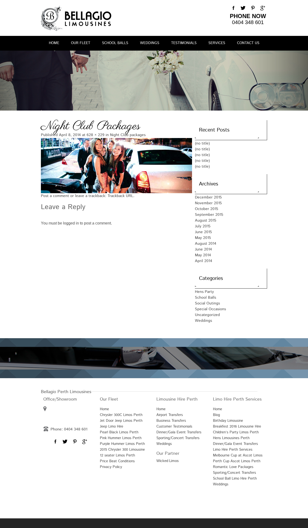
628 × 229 (95, 135)
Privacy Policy (111, 466)
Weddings (149, 43)
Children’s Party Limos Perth (236, 432)
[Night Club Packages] (113, 165)
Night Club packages (128, 135)
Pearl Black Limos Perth (119, 432)
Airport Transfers (169, 414)
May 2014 (203, 255)
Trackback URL (120, 196)
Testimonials (184, 43)
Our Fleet (80, 43)
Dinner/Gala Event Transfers (178, 432)
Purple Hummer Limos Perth (122, 443)
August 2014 (205, 243)
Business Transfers (171, 420)
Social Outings (207, 303)
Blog (216, 414)
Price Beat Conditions (117, 461)
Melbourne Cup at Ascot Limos (238, 455)
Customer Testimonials (174, 426)
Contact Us (248, 43)
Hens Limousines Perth (231, 438)
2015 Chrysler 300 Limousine (122, 449)
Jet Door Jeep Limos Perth (121, 420)
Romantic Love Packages (233, 466)
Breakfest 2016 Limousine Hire (237, 426)
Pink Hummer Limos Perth (120, 438)
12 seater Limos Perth (117, 455)
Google (262, 8)
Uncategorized (207, 315)
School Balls (115, 43)
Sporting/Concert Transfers (177, 438)
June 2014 (203, 249)
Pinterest (252, 8)
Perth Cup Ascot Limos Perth (236, 461)
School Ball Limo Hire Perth (235, 478)
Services (216, 43)
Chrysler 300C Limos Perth (121, 414)
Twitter (243, 8)
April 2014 (203, 261)
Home (54, 43)
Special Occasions (210, 309)
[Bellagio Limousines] (76, 18)
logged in (71, 223)
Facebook (233, 8)
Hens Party (204, 292)
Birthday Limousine (228, 420)
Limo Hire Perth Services (232, 449)
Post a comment (55, 196)
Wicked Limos (167, 461)
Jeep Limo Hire (111, 426)
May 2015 (203, 238)
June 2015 (203, 232)
